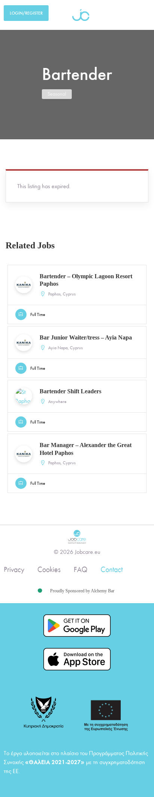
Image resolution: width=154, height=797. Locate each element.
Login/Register (26, 13)
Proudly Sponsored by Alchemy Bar (82, 590)
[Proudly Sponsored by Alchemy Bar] (40, 591)
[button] (138, 15)
